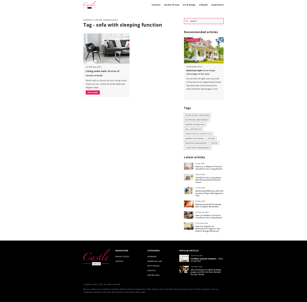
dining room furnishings (197, 115)
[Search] (187, 21)
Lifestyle (203, 4)
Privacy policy (122, 256)
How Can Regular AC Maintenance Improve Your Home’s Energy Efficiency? (208, 228)
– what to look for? (207, 260)
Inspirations (217, 4)
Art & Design (189, 4)
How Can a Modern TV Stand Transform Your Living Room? (208, 167)
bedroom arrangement (196, 143)
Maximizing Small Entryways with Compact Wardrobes (208, 205)
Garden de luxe (171, 4)
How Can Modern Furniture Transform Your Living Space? (208, 216)
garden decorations (195, 124)
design (214, 143)
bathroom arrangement (197, 120)
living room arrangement (197, 148)
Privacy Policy (135, 292)
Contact (119, 261)
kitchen (211, 138)
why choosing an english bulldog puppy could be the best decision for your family (206, 272)
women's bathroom (194, 138)
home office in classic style (198, 134)
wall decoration (193, 129)
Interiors (156, 4)
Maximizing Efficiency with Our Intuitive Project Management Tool (209, 193)
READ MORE (93, 92)
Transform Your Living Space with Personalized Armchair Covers (208, 179)
